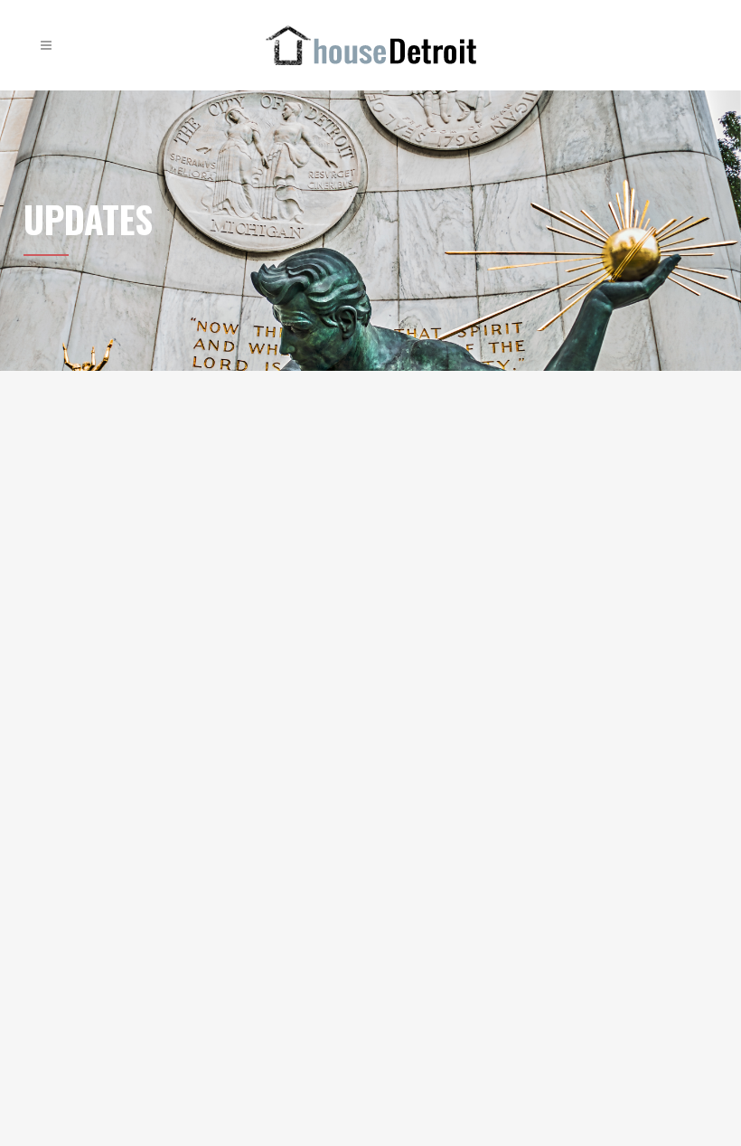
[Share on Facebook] (132, 601)
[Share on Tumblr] (210, 601)
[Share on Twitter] (151, 601)
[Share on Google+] (172, 601)
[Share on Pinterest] (228, 601)
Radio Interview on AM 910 (513, 418)
